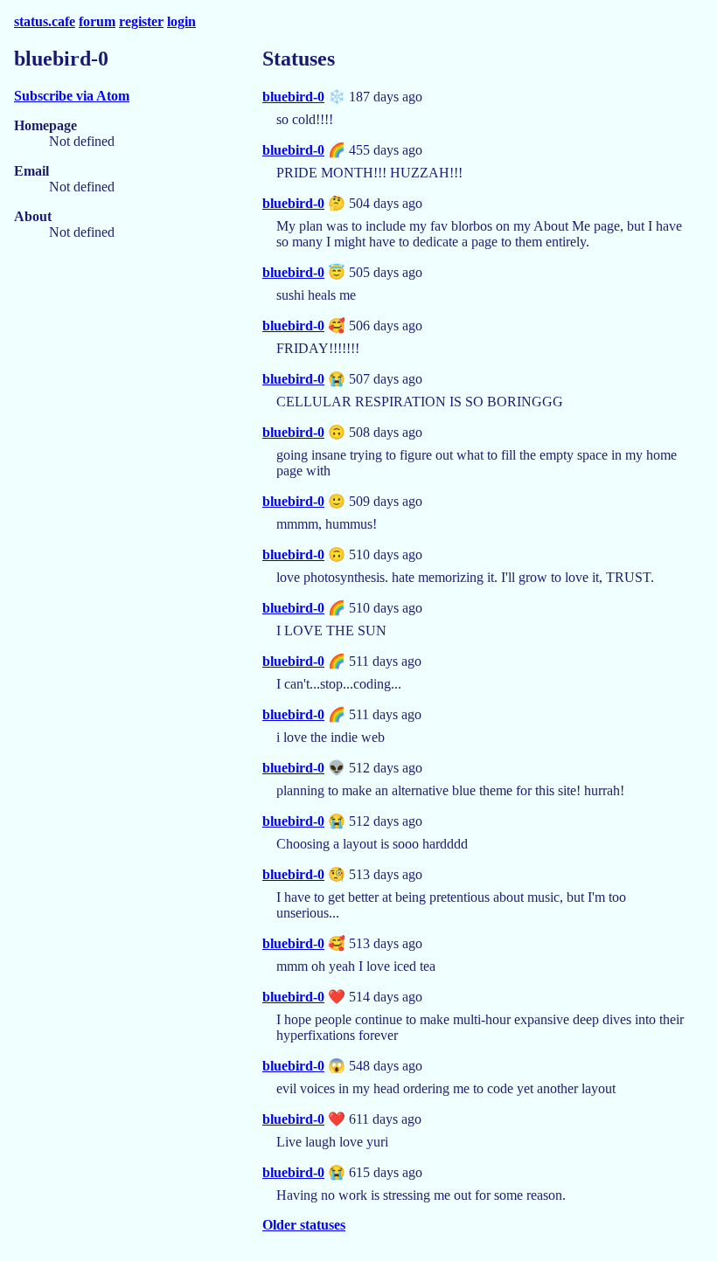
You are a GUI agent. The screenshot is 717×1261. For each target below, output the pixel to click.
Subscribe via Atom (71, 95)
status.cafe (44, 21)
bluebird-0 (293, 96)
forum (97, 21)
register (141, 21)
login (181, 21)
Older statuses (303, 1224)
